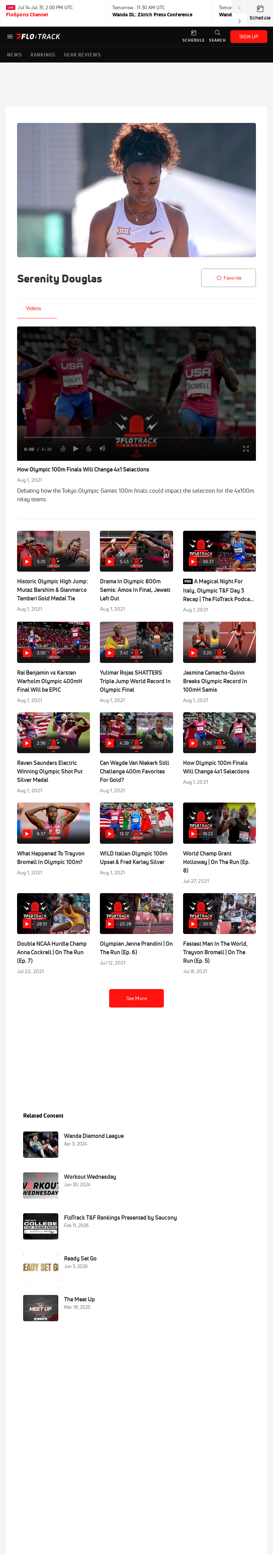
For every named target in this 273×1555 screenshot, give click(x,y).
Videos (33, 308)
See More (136, 998)
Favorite (232, 278)
